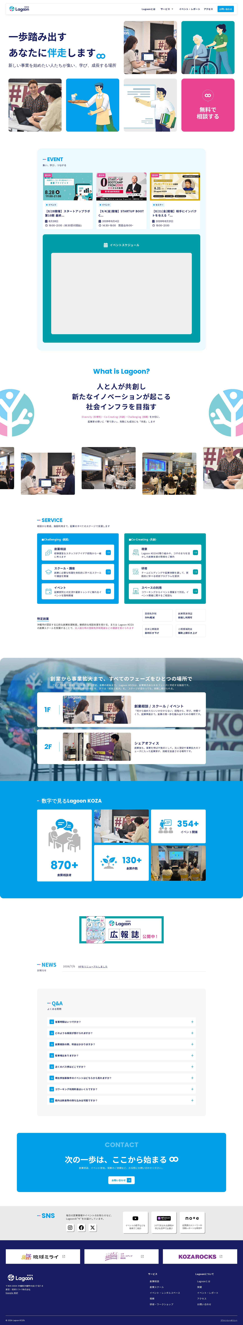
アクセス (208, 9)
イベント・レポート (189, 9)
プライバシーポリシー (228, 1320)
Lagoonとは (148, 9)
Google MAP (12, 1292)
